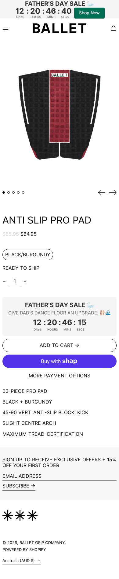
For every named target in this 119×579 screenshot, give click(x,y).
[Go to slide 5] (23, 192)
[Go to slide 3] (13, 192)
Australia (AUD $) (19, 560)
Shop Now (89, 12)
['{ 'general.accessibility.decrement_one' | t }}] (4, 281)
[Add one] (25, 281)
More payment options (59, 376)
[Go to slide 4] (18, 192)
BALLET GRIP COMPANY (42, 542)
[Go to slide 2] (8, 192)
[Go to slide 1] (3, 192)
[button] (59, 112)
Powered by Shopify (24, 549)
